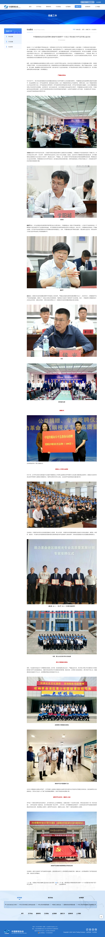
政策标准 (87, 6)
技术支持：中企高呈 (91, 932)
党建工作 (78, 6)
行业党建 (10, 41)
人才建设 (97, 6)
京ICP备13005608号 (50, 930)
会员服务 (68, 6)
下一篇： (77, 883)
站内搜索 (98, 2)
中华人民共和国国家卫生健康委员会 (87, 904)
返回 (56, 883)
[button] (95, 904)
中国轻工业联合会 (56, 904)
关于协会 (38, 6)
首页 (30, 6)
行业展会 (58, 6)
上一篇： (40, 883)
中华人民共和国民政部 (43, 904)
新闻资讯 (48, 6)
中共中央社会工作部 (11, 904)
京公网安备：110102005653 (46, 932)
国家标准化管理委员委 (69, 904)
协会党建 (10, 36)
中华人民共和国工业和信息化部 (27, 904)
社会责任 (10, 47)
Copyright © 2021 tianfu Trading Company (74, 932)
